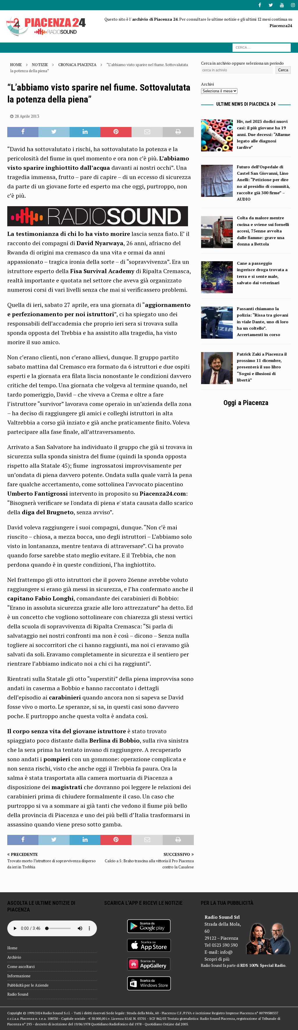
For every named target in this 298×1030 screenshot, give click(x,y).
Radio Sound (17, 994)
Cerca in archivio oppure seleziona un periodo (242, 63)
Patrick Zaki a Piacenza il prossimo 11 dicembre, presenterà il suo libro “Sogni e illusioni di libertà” (262, 367)
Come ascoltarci (21, 966)
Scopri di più (217, 959)
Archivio (14, 957)
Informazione (19, 975)
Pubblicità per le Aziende (28, 985)
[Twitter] (271, 5)
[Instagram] (293, 5)
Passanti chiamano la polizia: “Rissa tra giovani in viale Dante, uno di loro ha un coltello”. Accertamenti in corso (262, 322)
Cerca (283, 70)
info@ (226, 952)
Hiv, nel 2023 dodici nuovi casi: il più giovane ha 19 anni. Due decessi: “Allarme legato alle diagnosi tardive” (263, 134)
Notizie (40, 64)
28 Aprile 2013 (27, 116)
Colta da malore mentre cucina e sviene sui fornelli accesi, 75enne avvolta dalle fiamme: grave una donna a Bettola (263, 231)
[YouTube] (282, 5)
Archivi (207, 84)
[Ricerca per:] (262, 47)
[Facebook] (260, 5)
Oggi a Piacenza (246, 403)
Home (12, 948)
